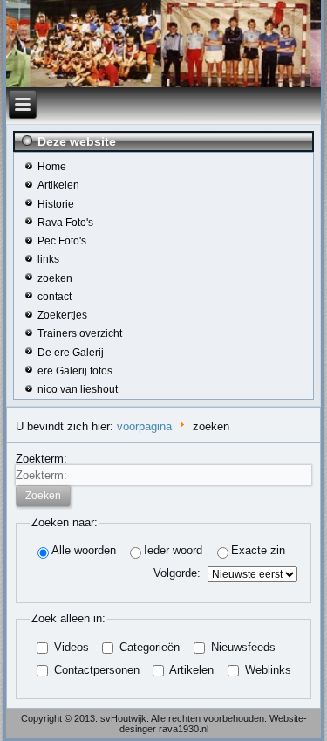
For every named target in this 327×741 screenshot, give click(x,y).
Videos (70, 647)
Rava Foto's (65, 222)
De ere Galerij (70, 352)
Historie (55, 204)
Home (51, 167)
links (48, 259)
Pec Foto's (61, 241)
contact (54, 297)
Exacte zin (258, 550)
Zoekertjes (62, 315)
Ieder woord (173, 550)
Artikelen (58, 185)
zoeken (54, 278)
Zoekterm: (41, 458)
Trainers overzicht (79, 333)
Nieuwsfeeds (242, 647)
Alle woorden (83, 550)
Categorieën (148, 647)
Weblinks (266, 669)
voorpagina (144, 426)
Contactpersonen (95, 669)
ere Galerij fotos (74, 371)
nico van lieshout (77, 389)
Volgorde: (177, 573)
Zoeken (43, 496)
